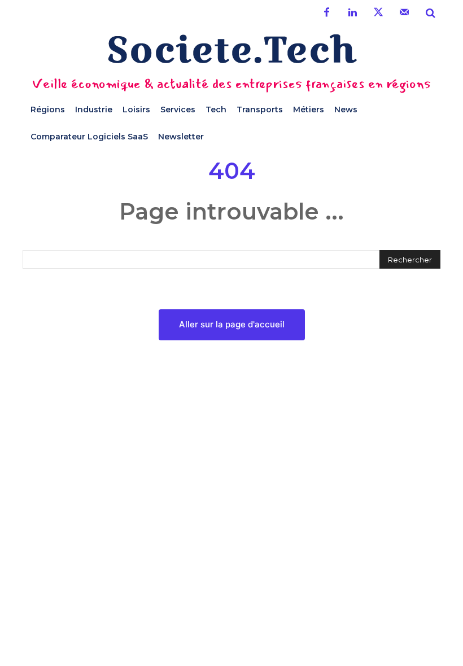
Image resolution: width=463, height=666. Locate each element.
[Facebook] (326, 13)
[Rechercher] (430, 13)
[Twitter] (378, 13)
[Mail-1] (404, 13)
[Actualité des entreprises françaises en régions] (231, 49)
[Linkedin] (352, 13)
